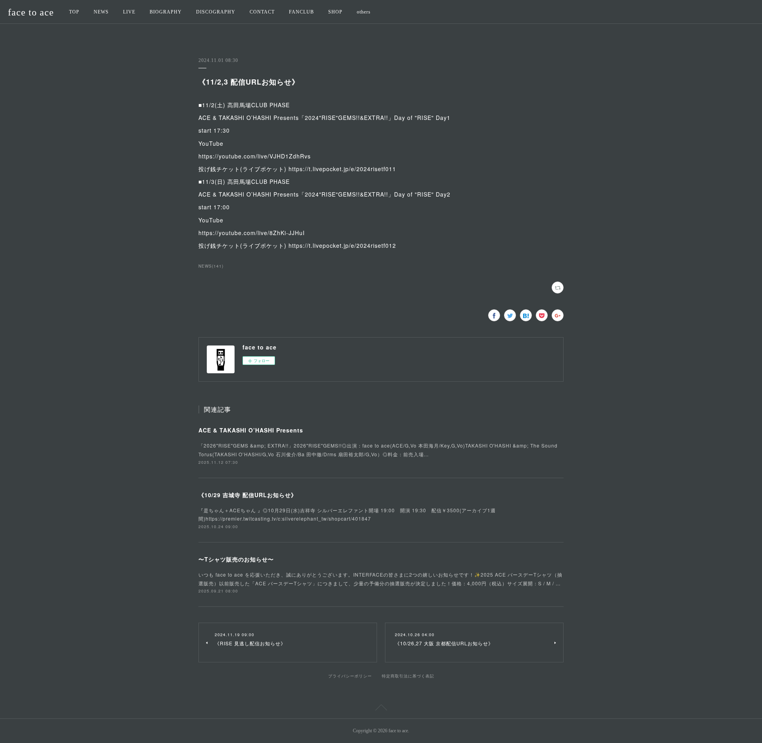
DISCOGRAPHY (215, 12)
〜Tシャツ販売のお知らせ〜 (236, 559)
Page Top (381, 708)
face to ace (31, 12)
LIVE (129, 12)
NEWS (101, 12)
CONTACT (262, 12)
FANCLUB (301, 12)
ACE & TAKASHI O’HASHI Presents (250, 430)
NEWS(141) (210, 266)
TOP (74, 12)
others (364, 12)
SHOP (335, 12)
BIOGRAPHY (166, 12)
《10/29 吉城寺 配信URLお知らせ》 (247, 495)
